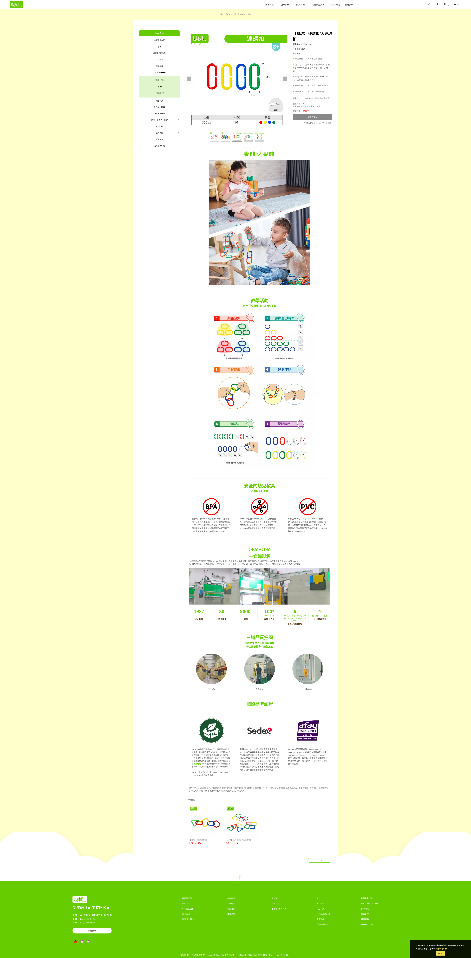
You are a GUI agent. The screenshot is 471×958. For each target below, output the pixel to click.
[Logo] (16, 4)
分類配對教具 (159, 107)
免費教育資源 (318, 4)
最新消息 (231, 908)
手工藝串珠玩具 (239, 14)
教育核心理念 (188, 919)
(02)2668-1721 (87, 918)
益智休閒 (159, 132)
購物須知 (231, 914)
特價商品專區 (159, 40)
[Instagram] (82, 941)
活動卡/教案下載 (279, 908)
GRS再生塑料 (188, 908)
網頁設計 (287, 955)
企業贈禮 (231, 903)
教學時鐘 (159, 126)
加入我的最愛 (311, 123)
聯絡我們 (349, 4)
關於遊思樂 (187, 898)
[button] (431, 4)
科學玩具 (159, 139)
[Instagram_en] (88, 941)
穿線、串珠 (160, 80)
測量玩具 (159, 100)
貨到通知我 (312, 117)
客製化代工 (187, 903)
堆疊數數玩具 (159, 113)
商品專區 (269, 4)
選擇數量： (297, 111)
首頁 (221, 14)
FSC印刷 (186, 914)
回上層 (320, 860)
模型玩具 (159, 66)
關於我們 (300, 4)
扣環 (249, 14)
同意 (440, 953)
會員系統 (276, 898)
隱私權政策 (442, 948)
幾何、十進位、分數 (159, 120)
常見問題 (335, 4)
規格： (295, 98)
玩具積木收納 (159, 145)
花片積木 (159, 59)
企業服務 (285, 4)
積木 (159, 46)
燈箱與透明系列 (159, 53)
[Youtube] (75, 941)
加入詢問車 (326, 123)
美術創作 (160, 93)
